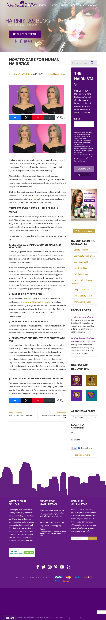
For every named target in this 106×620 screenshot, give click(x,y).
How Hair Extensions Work (82, 317)
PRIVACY (58, 618)
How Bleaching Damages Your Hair (54, 416)
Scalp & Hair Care (81, 289)
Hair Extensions (81, 274)
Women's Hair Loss (82, 301)
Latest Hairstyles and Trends (82, 282)
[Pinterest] (55, 567)
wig (34, 199)
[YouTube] (62, 567)
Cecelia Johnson (81, 249)
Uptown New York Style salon (38, 302)
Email (77, 119)
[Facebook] (37, 567)
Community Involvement (84, 255)
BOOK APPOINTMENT (24, 34)
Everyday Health (81, 262)
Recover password (82, 454)
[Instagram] (50, 567)
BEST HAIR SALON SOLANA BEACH (28, 578)
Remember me (86, 448)
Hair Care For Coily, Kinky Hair (21, 415)
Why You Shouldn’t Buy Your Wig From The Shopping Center (52, 525)
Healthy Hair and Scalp (55, 74)
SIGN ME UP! (84, 169)
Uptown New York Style (22, 74)
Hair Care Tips (80, 268)
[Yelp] (68, 567)
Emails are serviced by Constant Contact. (81, 160)
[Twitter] (43, 567)
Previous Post (16, 413)
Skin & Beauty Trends (83, 295)
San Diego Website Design (73, 618)
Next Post (61, 413)
